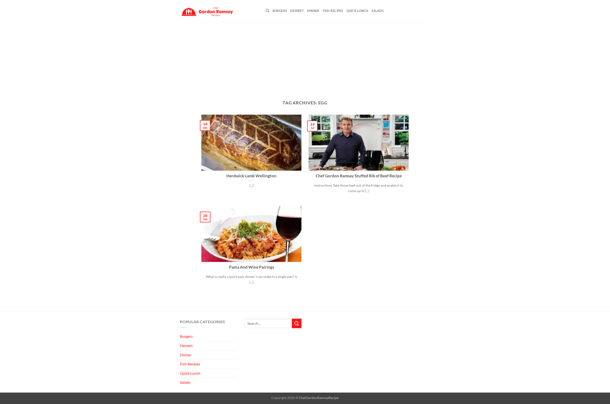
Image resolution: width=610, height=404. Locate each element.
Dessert (297, 11)
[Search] (267, 10)
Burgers (280, 11)
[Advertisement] (305, 57)
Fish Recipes (333, 11)
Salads (377, 11)
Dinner (313, 11)
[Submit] (296, 323)
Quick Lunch (357, 11)
